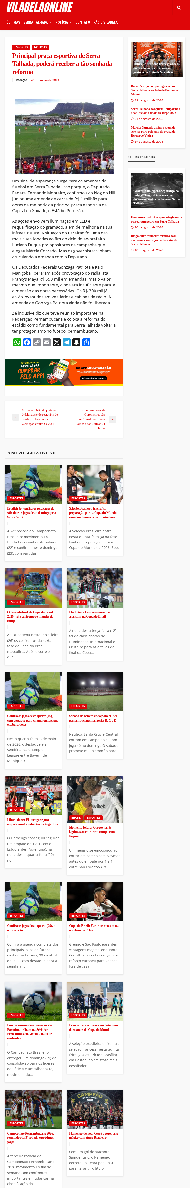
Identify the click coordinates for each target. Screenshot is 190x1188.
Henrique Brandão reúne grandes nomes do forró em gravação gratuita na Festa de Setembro (155, 68)
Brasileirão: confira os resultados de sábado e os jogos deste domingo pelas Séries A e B (32, 513)
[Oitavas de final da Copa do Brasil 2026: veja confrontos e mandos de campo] (33, 588)
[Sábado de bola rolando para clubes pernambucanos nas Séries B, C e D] (95, 691)
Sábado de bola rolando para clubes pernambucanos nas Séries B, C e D (93, 718)
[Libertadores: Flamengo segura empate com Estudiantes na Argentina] (33, 795)
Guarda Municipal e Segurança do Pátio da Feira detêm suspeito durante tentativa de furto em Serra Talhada (156, 197)
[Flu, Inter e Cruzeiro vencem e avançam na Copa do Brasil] (95, 588)
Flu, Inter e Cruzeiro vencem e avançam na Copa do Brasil (89, 614)
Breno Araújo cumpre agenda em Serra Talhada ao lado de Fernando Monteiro (154, 90)
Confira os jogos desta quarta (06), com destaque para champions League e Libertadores (32, 720)
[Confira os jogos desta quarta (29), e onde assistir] (33, 901)
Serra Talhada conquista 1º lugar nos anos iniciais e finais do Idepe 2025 (155, 111)
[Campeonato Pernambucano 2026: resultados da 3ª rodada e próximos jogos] (33, 1109)
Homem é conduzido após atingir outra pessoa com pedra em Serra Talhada (156, 219)
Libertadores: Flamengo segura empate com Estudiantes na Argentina (32, 822)
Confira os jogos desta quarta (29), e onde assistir (31, 928)
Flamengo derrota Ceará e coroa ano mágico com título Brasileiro (93, 1136)
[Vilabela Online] (40, 7)
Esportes (21, 47)
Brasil (76, 817)
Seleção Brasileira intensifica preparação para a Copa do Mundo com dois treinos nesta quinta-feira (93, 513)
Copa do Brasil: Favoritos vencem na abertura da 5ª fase (93, 928)
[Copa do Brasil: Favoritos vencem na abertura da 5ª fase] (95, 901)
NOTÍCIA (61, 22)
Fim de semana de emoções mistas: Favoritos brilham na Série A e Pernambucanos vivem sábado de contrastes (30, 1031)
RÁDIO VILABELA (106, 22)
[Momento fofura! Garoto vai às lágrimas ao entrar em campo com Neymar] (95, 799)
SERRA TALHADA (36, 22)
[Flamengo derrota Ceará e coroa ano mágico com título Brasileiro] (95, 1109)
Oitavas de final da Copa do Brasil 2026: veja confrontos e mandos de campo (30, 616)
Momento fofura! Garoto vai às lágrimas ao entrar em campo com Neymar (92, 832)
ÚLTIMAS (13, 22)
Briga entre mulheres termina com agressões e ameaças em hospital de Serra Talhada (154, 240)
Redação (21, 80)
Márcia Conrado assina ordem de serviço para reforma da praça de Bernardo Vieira (153, 131)
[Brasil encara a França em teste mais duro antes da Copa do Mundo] (95, 1001)
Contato (82, 22)
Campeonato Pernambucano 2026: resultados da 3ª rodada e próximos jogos (30, 1138)
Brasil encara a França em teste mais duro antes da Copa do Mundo (93, 1027)
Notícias (40, 47)
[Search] (179, 7)
